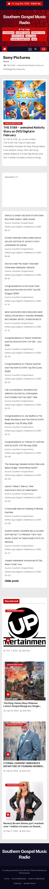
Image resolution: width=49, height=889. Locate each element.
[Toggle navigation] (30, 49)
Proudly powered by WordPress (16, 870)
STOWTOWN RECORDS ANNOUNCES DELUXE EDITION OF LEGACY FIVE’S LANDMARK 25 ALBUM (23, 241)
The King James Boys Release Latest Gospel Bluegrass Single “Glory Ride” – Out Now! (21, 706)
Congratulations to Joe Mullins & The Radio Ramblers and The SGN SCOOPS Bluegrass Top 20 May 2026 (24, 419)
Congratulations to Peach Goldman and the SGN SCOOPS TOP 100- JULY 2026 (23, 341)
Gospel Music (8, 33)
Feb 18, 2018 (12, 139)
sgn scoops (31, 36)
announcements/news (13, 123)
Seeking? (18, 883)
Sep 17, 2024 (12, 831)
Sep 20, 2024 (12, 710)
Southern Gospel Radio (20, 39)
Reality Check (29, 883)
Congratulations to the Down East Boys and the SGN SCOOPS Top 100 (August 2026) (22, 290)
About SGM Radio (19, 878)
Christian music (38, 33)
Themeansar (24, 873)
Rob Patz (25, 650)
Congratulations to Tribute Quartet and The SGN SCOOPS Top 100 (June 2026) (23, 367)
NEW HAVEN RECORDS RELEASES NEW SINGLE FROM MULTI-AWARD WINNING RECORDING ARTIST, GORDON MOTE (24, 316)
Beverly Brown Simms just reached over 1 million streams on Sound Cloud (23, 826)
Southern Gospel (22, 33)
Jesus (34, 39)
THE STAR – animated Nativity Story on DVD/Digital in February (24, 131)
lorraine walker (18, 36)
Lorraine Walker (28, 139)
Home (6, 61)
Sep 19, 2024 (12, 771)
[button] (36, 49)
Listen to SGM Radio (36, 878)
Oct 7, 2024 (12, 650)
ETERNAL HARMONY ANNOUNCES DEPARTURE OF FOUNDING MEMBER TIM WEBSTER (23, 766)
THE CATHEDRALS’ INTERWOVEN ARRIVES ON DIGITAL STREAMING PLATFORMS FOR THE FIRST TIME (21, 393)
